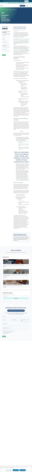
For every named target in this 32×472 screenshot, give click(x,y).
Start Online (22, 5)
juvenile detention (24, 213)
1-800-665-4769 (21, 3)
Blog (4, 9)
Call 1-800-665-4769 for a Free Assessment (16, 310)
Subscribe (16, 298)
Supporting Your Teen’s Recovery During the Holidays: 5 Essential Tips (12, 285)
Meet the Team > (16, 240)
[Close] (31, 467)
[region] (16, 469)
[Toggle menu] (30, 6)
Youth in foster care (21, 200)
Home (2, 9)
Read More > (4, 266)
